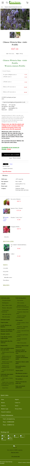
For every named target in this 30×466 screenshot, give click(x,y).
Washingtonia (5, 302)
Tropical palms (4, 322)
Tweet (11, 164)
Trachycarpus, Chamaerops (5, 311)
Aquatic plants (19, 370)
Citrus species (19, 320)
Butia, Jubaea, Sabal (7, 305)
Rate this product (6, 166)
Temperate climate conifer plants (22, 362)
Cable (12, 254)
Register (17, 399)
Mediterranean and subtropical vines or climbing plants (6, 358)
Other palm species (6, 314)
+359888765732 (10, 424)
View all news (6, 280)
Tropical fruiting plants (22, 309)
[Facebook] (3, 428)
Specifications (7, 171)
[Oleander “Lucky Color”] (6, 220)
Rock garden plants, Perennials (21, 367)
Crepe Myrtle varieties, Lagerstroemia (6, 337)
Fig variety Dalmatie (16, 199)
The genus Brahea (6, 300)
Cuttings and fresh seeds (22, 376)
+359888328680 (10, 422)
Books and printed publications (20, 387)
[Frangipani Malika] (6, 229)
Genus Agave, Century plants (7, 379)
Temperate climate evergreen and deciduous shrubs (22, 357)
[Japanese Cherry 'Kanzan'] (6, 211)
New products (19, 379)
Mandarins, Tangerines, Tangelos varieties (22, 327)
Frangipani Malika (15, 226)
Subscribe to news (8, 277)
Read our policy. (15, 452)
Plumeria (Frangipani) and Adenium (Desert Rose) (7, 330)
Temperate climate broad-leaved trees (22, 346)
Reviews (5, 175)
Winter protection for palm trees (21, 382)
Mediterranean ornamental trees (5, 366)
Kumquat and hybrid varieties (21, 339)
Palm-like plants (6, 316)
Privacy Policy (18, 408)
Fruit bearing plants (21, 298)
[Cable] (6, 256)
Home (2, 399)
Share (6, 164)
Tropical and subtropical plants (7, 370)
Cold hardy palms (5, 298)
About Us (3, 405)
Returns (3, 402)
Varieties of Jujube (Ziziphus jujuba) (21, 316)
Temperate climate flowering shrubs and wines (21, 351)
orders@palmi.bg (10, 419)
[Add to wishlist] (26, 115)
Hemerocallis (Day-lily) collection (6, 342)
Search (16, 405)
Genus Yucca (5, 387)
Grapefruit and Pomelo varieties (22, 335)
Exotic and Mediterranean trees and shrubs (7, 349)
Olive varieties (20, 302)
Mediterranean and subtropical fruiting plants (22, 306)
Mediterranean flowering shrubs (7, 353)
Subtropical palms (5, 319)
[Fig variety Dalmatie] (6, 201)
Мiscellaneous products (21, 373)
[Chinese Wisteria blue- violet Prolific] (15, 29)
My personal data (16, 456)
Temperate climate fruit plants (22, 312)
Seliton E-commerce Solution (24, 462)
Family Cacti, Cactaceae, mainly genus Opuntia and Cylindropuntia (7, 384)
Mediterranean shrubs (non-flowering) (6, 362)
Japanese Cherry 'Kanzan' (17, 208)
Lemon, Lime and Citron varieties (22, 331)
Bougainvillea (4, 345)
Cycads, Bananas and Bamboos (6, 326)
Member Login (4, 408)
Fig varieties (20, 300)
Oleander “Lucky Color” (16, 217)
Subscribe (6, 237)
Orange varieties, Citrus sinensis (22, 323)
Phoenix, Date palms (7, 307)
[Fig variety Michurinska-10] (6, 247)
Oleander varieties (5, 334)
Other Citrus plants (21, 342)
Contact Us (17, 402)
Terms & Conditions (6, 412)
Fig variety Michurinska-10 (19, 245)
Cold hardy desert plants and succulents (7, 375)
